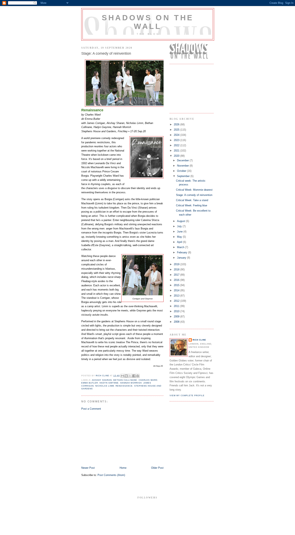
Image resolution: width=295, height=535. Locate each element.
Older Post (157, 467)
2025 (177, 129)
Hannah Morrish (130, 383)
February (182, 252)
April (180, 241)
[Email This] (122, 376)
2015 (177, 285)
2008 (177, 321)
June (180, 231)
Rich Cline (199, 340)
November (183, 165)
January (182, 257)
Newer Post (88, 467)
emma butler (89, 383)
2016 (177, 279)
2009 (177, 316)
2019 (177, 264)
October (182, 170)
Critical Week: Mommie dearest (194, 189)
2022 (177, 145)
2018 (177, 269)
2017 (177, 274)
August (181, 221)
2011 (177, 306)
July (180, 226)
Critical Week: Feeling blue (191, 205)
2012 (177, 300)
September (183, 176)
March (181, 247)
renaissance (124, 386)
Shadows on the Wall (148, 22)
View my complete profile (187, 395)
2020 (177, 155)
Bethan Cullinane (125, 380)
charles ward (148, 380)
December (183, 160)
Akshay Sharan (102, 380)
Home (123, 467)
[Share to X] (130, 376)
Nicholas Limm (104, 386)
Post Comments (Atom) (111, 475)
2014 (177, 290)
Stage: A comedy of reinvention (194, 194)
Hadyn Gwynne (109, 383)
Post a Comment (91, 408)
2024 (177, 134)
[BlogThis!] (126, 376)
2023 (177, 140)
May (180, 236)
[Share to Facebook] (134, 376)
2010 (177, 311)
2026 (177, 124)
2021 (177, 150)
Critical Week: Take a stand (192, 200)
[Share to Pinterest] (138, 376)
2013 (177, 295)
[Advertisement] (111, 438)
